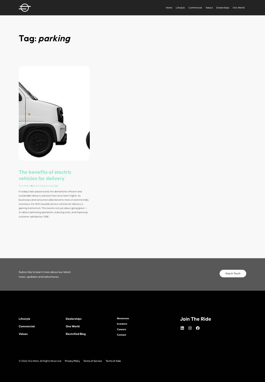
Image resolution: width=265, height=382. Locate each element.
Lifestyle (180, 7)
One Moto (24, 186)
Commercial (195, 7)
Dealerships (222, 7)
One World (238, 7)
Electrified (39, 186)
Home (169, 7)
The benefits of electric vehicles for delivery (45, 175)
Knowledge (52, 186)
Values (209, 7)
